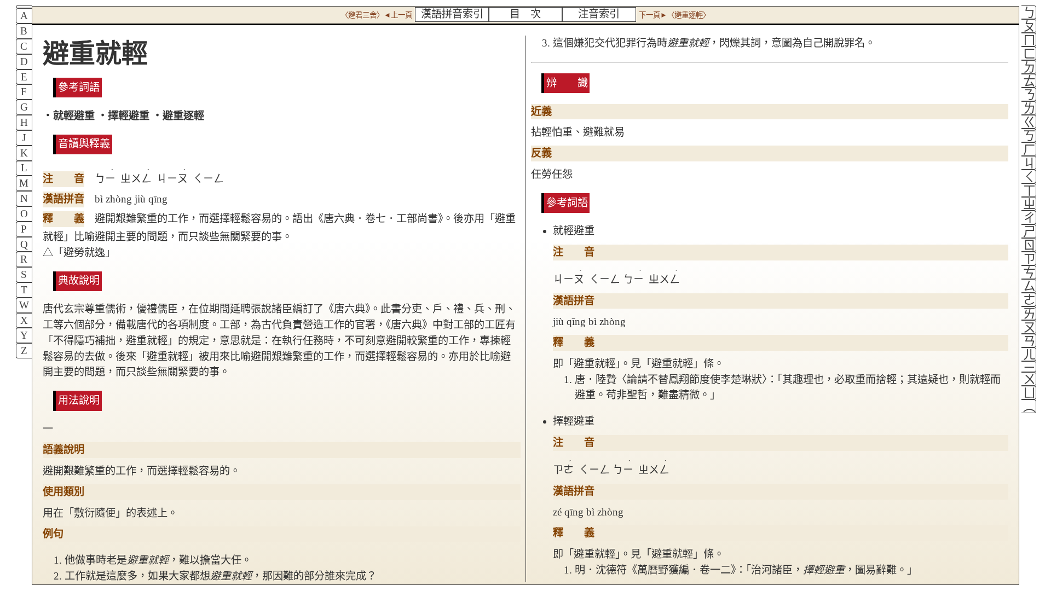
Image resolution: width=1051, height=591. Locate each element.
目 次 (525, 14)
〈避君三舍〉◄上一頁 (376, 15)
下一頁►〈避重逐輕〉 (674, 15)
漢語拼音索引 (452, 14)
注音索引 (599, 14)
